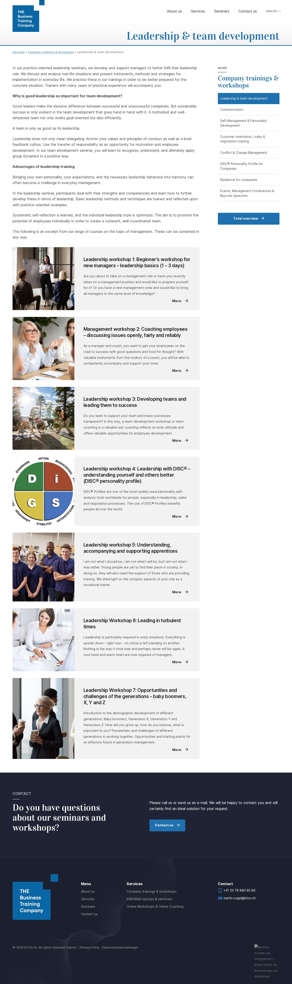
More (177, 301)
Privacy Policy (89, 947)
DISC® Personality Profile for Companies (241, 166)
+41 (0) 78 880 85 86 (240, 890)
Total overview (245, 218)
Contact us (247, 11)
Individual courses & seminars (149, 899)
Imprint (71, 947)
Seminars (221, 11)
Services (198, 11)
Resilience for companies (238, 180)
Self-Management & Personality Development (243, 123)
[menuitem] (272, 11)
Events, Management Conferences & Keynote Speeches (247, 193)
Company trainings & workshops (51, 52)
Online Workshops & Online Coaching (155, 906)
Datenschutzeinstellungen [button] (120, 947)
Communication (231, 109)
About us (174, 11)
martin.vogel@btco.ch (240, 898)
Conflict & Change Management (243, 152)
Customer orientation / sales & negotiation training (242, 139)
